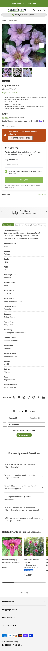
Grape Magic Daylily (9, 559)
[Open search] (4, 425)
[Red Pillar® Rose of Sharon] (34, 546)
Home (4, 20)
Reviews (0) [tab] (13, 418)
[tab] (8, 224)
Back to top (24, 593)
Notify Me (24, 180)
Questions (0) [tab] (35, 418)
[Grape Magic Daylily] (12, 546)
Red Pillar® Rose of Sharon (31, 560)
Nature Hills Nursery (12, 641)
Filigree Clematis (12, 20)
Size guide (42, 194)
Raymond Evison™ (9, 93)
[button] (44, 10)
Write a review (24, 435)
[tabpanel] (24, 308)
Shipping (5, 117)
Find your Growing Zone (20, 138)
